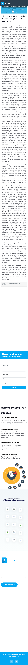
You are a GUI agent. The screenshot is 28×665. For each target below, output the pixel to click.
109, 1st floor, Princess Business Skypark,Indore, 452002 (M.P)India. (13, 639)
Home (5, 595)
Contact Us (6, 607)
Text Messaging (8, 598)
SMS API (5, 629)
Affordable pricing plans (10, 443)
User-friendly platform (9, 418)
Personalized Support (9, 454)
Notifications (7, 626)
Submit (14, 388)
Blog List (5, 601)
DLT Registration (8, 620)
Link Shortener (7, 623)
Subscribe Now (8, 585)
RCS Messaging (7, 614)
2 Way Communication (9, 617)
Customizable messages (10, 429)
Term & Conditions (8, 604)
